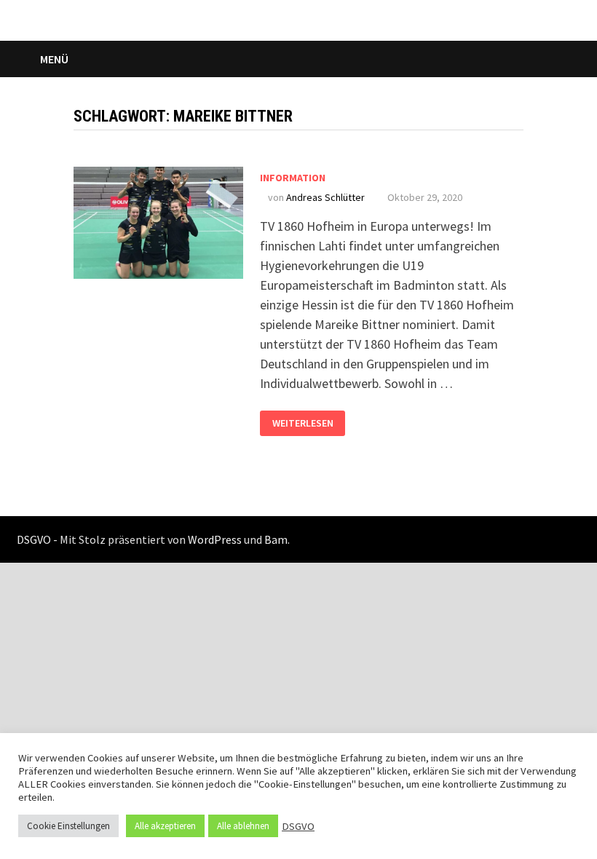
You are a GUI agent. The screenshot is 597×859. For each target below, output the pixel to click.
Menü (54, 59)
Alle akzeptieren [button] (165, 826)
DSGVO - (37, 539)
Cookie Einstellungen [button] (68, 826)
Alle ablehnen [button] (243, 826)
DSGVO (298, 826)
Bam (276, 539)
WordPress (215, 539)
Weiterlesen (309, 420)
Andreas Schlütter (325, 197)
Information (292, 177)
